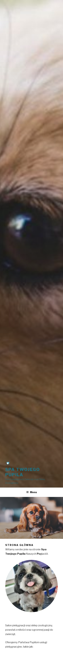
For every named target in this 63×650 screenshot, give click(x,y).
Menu (33, 492)
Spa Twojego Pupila (22, 472)
